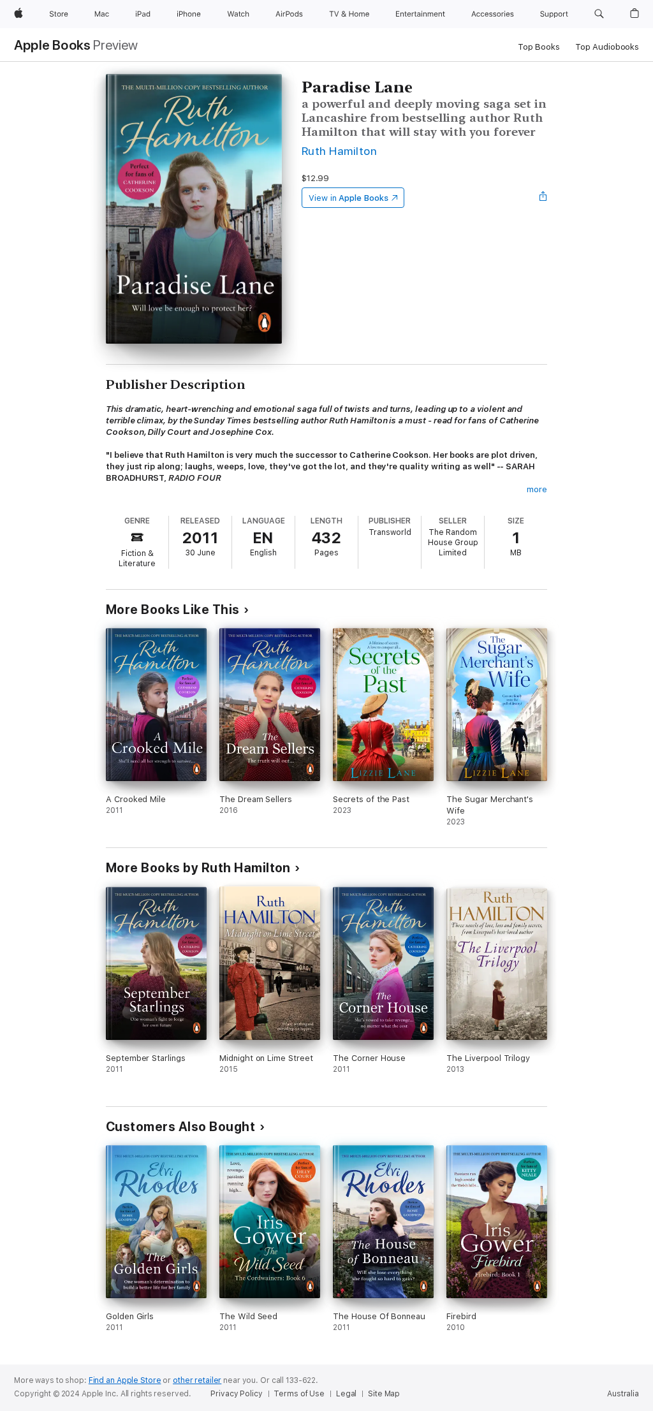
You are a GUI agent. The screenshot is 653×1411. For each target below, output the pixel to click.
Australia (623, 1393)
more (537, 489)
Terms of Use (299, 1393)
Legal (346, 1393)
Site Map (384, 1393)
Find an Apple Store (125, 1380)
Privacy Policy (236, 1393)
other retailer (197, 1380)
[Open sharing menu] (543, 198)
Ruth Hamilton (339, 150)
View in (348, 198)
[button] (599, 14)
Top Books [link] (539, 47)
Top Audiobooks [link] (607, 47)
